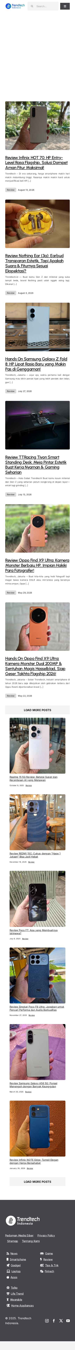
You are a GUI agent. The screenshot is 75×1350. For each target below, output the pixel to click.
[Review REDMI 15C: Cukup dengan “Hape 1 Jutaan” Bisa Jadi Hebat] (37, 796)
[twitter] (61, 1321)
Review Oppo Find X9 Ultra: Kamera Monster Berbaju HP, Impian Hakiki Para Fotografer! (37, 565)
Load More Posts (37, 710)
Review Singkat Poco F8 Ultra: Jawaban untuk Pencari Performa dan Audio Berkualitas (37, 1008)
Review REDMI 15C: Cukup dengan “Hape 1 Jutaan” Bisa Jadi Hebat (35, 855)
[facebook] (54, 1321)
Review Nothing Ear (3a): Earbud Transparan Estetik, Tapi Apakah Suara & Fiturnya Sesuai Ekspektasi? (34, 263)
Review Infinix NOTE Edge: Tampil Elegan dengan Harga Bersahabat (34, 1161)
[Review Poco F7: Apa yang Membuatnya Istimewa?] (37, 873)
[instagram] (47, 1321)
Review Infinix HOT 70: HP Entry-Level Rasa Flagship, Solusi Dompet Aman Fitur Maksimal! (36, 162)
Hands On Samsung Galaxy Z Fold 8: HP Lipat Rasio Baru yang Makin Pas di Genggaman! (36, 364)
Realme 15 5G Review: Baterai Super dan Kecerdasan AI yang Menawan (33, 778)
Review (10, 190)
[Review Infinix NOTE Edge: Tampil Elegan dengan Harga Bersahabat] (37, 1103)
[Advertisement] (37, 51)
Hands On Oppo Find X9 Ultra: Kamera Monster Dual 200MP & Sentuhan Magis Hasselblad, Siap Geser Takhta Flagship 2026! (35, 666)
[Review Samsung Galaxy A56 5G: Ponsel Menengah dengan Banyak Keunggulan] (37, 1026)
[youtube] (68, 1321)
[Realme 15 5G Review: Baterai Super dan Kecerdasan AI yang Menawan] (37, 720)
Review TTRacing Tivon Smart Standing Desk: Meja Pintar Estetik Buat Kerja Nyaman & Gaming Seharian (35, 465)
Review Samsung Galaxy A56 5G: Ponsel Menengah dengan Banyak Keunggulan (33, 1085)
